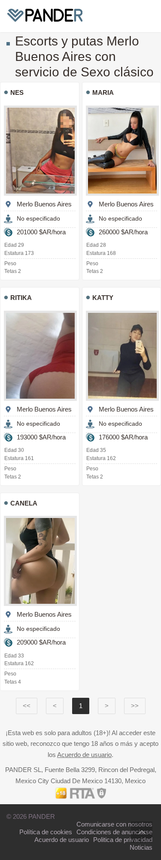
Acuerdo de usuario (84, 754)
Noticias (141, 847)
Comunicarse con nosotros (114, 824)
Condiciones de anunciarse (114, 832)
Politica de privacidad (122, 839)
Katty (102, 297)
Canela (23, 503)
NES (17, 92)
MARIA (103, 92)
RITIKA (21, 297)
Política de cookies (45, 832)
